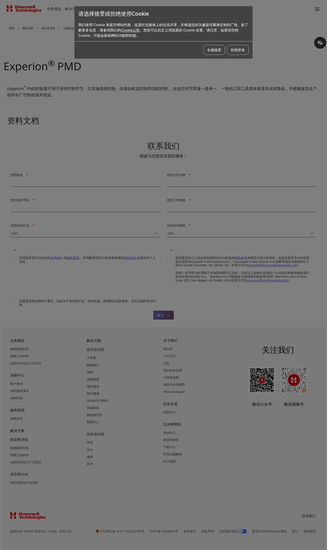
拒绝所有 (238, 49)
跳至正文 (15, 22)
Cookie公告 (130, 30)
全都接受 (214, 49)
